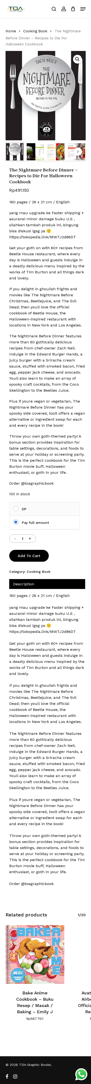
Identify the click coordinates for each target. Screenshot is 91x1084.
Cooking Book (35, 31)
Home (11, 31)
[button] (83, 9)
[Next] (78, 152)
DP (24, 509)
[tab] (47, 584)
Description (23, 584)
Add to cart (29, 555)
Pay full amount (35, 522)
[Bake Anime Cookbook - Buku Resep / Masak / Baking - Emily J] (35, 954)
